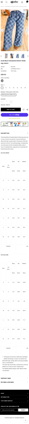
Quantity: (3, 99)
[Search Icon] (6, 2)
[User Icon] (22, 2)
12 (17, 87)
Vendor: (3, 66)
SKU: (2, 69)
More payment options (14, 118)
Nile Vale (13, 66)
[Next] (26, 30)
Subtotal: (3, 105)
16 (25, 87)
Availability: (4, 71)
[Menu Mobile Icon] (2, 2)
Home (2, 6)
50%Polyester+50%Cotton (9, 94)
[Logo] (14, 2)
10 (13, 87)
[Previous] (2, 30)
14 (21, 87)
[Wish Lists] (23, 109)
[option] (14, 30)
